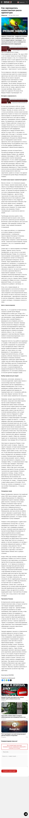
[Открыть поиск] (26, 2)
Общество (4, 15)
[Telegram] (4, 680)
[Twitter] (11, 680)
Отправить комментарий (9, 771)
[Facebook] (9, 680)
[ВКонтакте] (2, 680)
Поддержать (22, 2)
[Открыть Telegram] (26, 814)
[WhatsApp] (6, 680)
